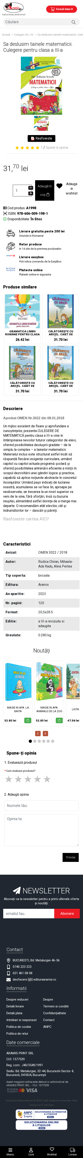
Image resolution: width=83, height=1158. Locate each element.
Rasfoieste (43, 138)
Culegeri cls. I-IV (23, 34)
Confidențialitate (54, 1013)
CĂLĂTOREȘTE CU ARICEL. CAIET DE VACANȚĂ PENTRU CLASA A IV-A (22, 385)
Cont (31, 1154)
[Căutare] (74, 22)
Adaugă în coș (45, 190)
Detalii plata (14, 1013)
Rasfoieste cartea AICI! (26, 518)
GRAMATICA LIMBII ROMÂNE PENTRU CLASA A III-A (22, 333)
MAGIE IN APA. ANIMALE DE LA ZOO (49, 709)
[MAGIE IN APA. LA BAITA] (17, 681)
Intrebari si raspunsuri (21, 1020)
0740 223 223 (22, 967)
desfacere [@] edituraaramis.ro (34, 979)
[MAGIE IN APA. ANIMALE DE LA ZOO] (49, 681)
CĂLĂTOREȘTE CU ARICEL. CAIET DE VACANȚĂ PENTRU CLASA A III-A (60, 333)
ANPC (47, 1027)
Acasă (6, 34)
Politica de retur (17, 1034)
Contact (48, 1020)
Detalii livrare (15, 1006)
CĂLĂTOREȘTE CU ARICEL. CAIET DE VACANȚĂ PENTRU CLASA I (60, 385)
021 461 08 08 (22, 973)
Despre (48, 999)
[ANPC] (41, 1114)
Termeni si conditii (56, 1006)
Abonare (67, 913)
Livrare (73, 1154)
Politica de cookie (18, 1027)
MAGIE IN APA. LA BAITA (18, 709)
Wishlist (52, 1154)
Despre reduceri (17, 999)
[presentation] (38, 733)
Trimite (71, 857)
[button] (30, 741)
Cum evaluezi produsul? (21, 770)
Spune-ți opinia (57, 147)
